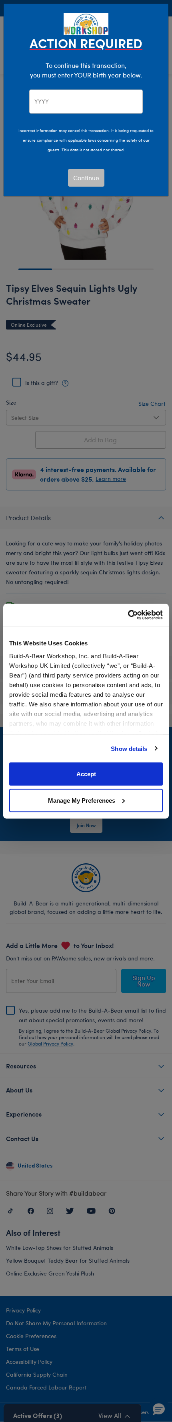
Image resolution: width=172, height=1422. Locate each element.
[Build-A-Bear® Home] (86, 23)
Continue (86, 177)
